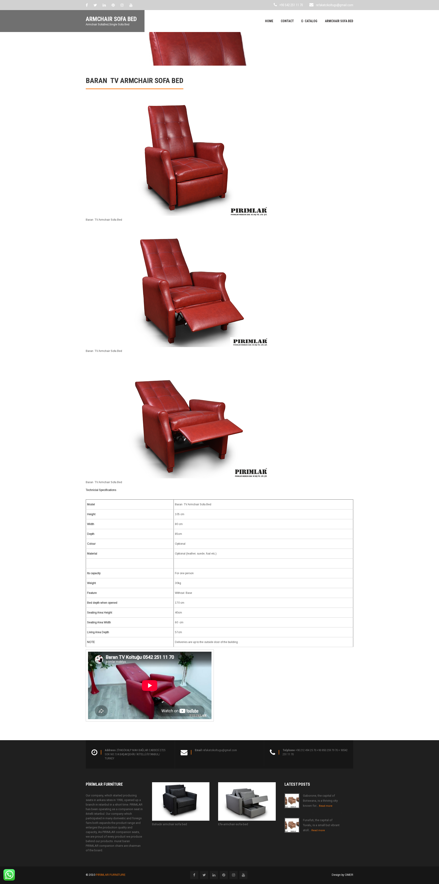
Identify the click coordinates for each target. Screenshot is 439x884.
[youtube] (131, 5)
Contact (287, 21)
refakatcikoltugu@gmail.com (334, 5)
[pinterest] (113, 5)
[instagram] (122, 5)
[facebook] (87, 5)
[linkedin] (104, 5)
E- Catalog (309, 21)
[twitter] (95, 5)
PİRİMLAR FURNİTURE (111, 874)
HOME (269, 21)
